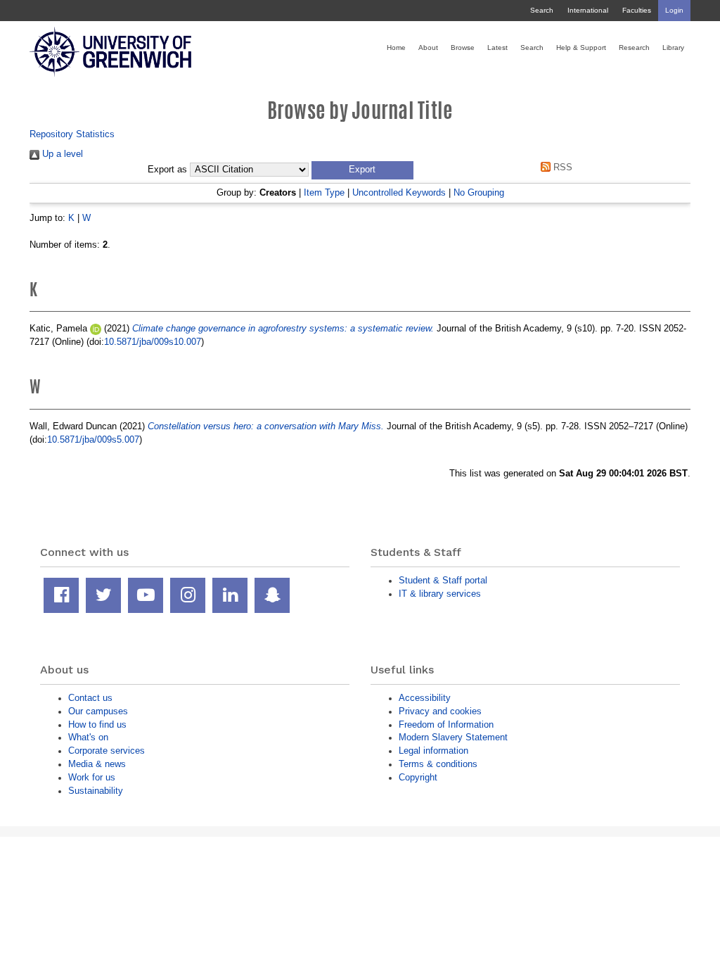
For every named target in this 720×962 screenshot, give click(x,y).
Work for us (91, 777)
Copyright (418, 777)
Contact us (90, 697)
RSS (561, 167)
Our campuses (98, 711)
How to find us (97, 724)
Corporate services (106, 750)
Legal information (433, 750)
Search (541, 10)
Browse (463, 47)
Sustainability (95, 790)
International (587, 10)
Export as (167, 170)
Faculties (636, 10)
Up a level (61, 153)
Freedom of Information (446, 724)
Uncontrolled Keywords (399, 192)
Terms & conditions (438, 764)
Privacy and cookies (440, 711)
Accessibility (425, 697)
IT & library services (440, 593)
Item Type (324, 192)
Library (673, 47)
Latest (497, 47)
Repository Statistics (72, 134)
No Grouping (479, 192)
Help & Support (581, 47)
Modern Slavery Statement (453, 737)
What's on (88, 737)
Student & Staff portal (443, 580)
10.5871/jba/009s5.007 (93, 439)
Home (396, 47)
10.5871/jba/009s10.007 (152, 341)
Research (634, 47)
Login (674, 10)
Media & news (97, 764)
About (428, 47)
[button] (362, 170)
